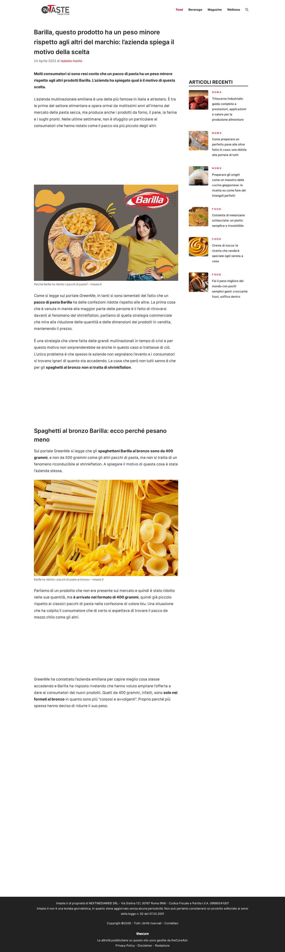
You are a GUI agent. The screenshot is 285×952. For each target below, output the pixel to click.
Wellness (233, 9)
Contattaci (171, 923)
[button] (247, 10)
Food (179, 9)
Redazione (162, 945)
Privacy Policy (125, 945)
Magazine (215, 9)
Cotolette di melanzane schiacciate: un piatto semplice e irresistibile (228, 220)
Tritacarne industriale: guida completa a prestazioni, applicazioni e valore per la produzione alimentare (229, 109)
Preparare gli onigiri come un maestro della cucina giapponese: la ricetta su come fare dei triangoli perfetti (229, 185)
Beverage (195, 9)
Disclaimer (145, 945)
